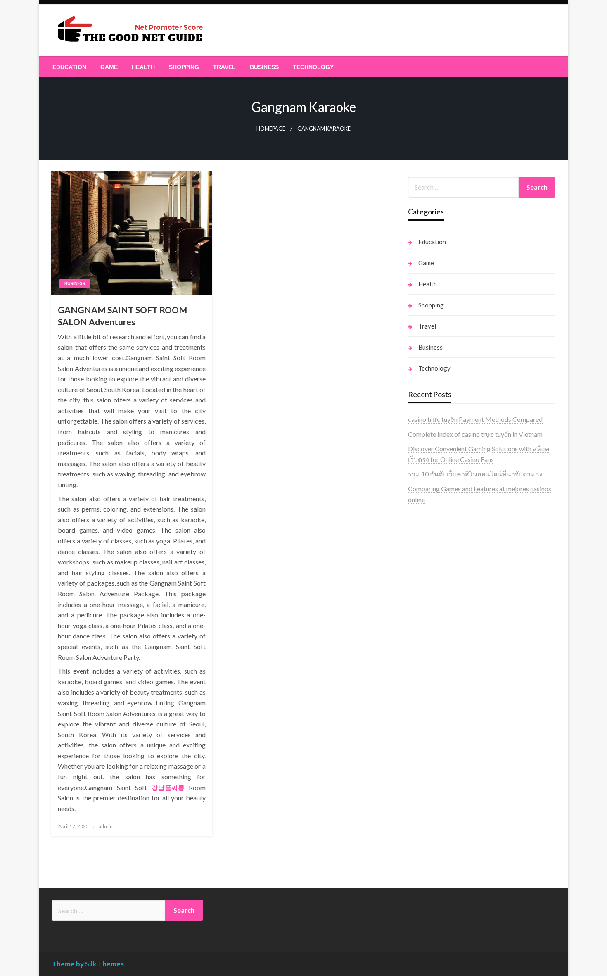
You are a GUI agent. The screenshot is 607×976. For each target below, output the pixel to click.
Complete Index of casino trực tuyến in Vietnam (475, 434)
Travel (224, 67)
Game (109, 67)
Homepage (270, 129)
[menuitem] (69, 67)
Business (264, 67)
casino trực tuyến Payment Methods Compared (475, 419)
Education (69, 67)
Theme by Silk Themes (88, 963)
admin (106, 826)
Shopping (184, 67)
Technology (313, 67)
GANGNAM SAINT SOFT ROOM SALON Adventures (122, 316)
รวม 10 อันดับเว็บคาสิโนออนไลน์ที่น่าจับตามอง (475, 474)
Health (143, 67)
